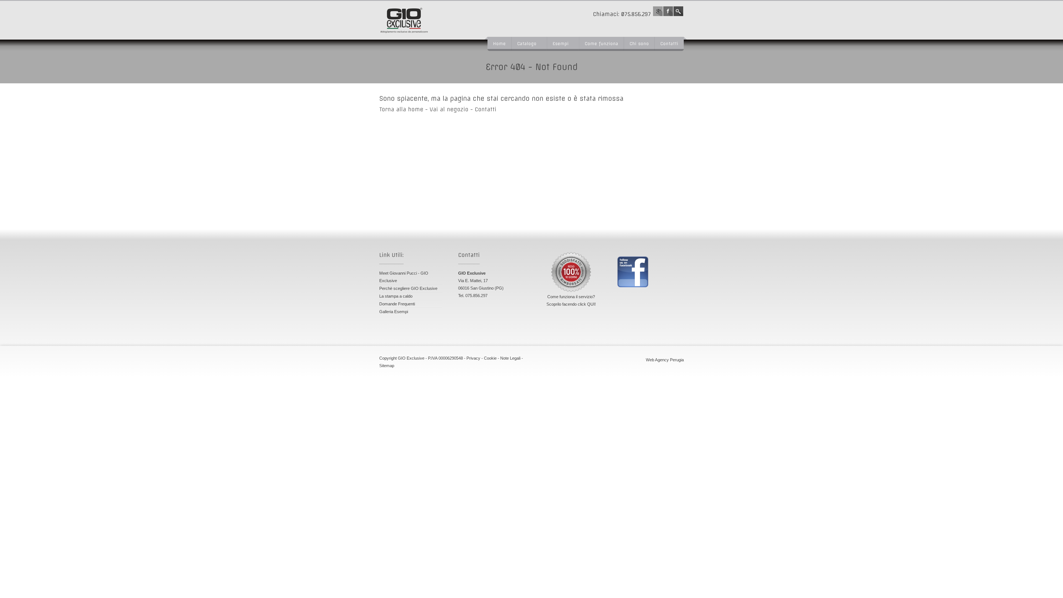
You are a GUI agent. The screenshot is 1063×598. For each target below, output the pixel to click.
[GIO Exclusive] (425, 20)
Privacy (473, 358)
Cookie (490, 358)
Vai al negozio (449, 109)
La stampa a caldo (395, 296)
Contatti (669, 43)
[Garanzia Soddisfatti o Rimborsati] (571, 272)
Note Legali (510, 358)
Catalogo (526, 43)
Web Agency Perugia (665, 359)
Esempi (561, 43)
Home (499, 43)
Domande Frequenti (397, 303)
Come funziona (601, 43)
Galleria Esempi (393, 311)
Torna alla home (401, 109)
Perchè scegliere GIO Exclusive (408, 288)
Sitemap (386, 365)
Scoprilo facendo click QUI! (571, 304)
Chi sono (639, 43)
